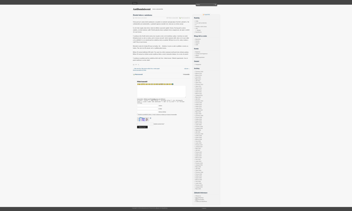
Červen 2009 (198, 117)
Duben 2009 (198, 121)
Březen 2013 (198, 75)
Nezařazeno (198, 32)
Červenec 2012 (199, 84)
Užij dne (187, 68)
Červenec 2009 (199, 115)
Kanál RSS (207, 14)
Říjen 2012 (198, 79)
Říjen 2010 (198, 97)
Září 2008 (197, 132)
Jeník (196, 44)
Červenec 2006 (199, 172)
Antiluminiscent (142, 9)
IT (195, 24)
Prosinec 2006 (199, 163)
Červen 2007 (198, 152)
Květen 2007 (198, 154)
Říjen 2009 (198, 112)
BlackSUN (198, 39)
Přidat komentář (139, 74)
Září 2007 (197, 150)
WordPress (164, 208)
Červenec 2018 (199, 71)
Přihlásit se (198, 196)
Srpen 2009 (198, 113)
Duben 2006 (198, 178)
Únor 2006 (198, 181)
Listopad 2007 (199, 146)
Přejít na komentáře (173, 18)
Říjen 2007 (198, 148)
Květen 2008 (198, 135)
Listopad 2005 (199, 187)
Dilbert (197, 55)
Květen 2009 (198, 119)
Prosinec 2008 (199, 126)
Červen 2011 (198, 88)
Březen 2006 (198, 179)
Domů (134, 3)
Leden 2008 (198, 143)
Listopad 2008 (199, 128)
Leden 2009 (198, 124)
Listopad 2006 (199, 165)
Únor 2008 (198, 141)
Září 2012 (197, 80)
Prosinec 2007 (199, 145)
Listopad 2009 (199, 110)
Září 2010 (197, 99)
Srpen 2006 (198, 170)
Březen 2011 (198, 93)
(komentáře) (199, 199)
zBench (157, 208)
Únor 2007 (198, 159)
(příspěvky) (199, 197)
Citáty (196, 21)
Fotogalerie (198, 64)
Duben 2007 (198, 156)
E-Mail (160, 108)
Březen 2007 (198, 157)
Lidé (136, 64)
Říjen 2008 (198, 130)
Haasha (197, 43)
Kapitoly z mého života (201, 26)
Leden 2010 (198, 108)
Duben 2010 (198, 106)
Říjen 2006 (198, 167)
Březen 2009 (198, 123)
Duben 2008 (198, 137)
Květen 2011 (198, 90)
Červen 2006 (198, 174)
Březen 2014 (198, 73)
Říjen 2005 (198, 188)
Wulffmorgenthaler (200, 57)
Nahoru (204, 208)
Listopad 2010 (199, 95)
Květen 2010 (198, 104)
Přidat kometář (184, 18)
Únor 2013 (198, 77)
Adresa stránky (162, 112)
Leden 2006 (198, 183)
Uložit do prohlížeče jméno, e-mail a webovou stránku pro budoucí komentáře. (157, 114)
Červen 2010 (198, 102)
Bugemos (197, 52)
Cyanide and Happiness (201, 53)
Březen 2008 (198, 139)
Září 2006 (197, 168)
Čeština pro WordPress (201, 201)
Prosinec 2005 (199, 185)
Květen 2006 (198, 176)
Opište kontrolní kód (159, 124)
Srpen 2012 (198, 82)
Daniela (197, 41)
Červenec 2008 (199, 134)
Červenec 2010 (199, 101)
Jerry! (139, 18)
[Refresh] (151, 118)
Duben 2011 (198, 91)
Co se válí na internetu (201, 23)
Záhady (199, 30)
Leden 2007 (198, 161)
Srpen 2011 (198, 86)
